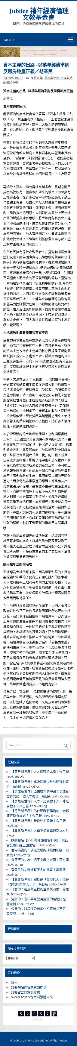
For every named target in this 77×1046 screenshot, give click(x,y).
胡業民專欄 (10, 82)
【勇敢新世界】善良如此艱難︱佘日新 (38, 821)
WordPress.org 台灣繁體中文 (32, 997)
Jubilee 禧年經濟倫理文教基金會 (39, 14)
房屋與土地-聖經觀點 (58, 78)
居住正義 (37, 78)
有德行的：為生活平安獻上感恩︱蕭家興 (40, 860)
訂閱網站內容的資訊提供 (28, 987)
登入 (14, 982)
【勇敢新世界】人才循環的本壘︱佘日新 (40, 772)
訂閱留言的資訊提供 (25, 992)
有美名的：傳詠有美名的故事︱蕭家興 (38, 870)
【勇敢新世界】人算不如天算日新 (35, 831)
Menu (9, 40)
